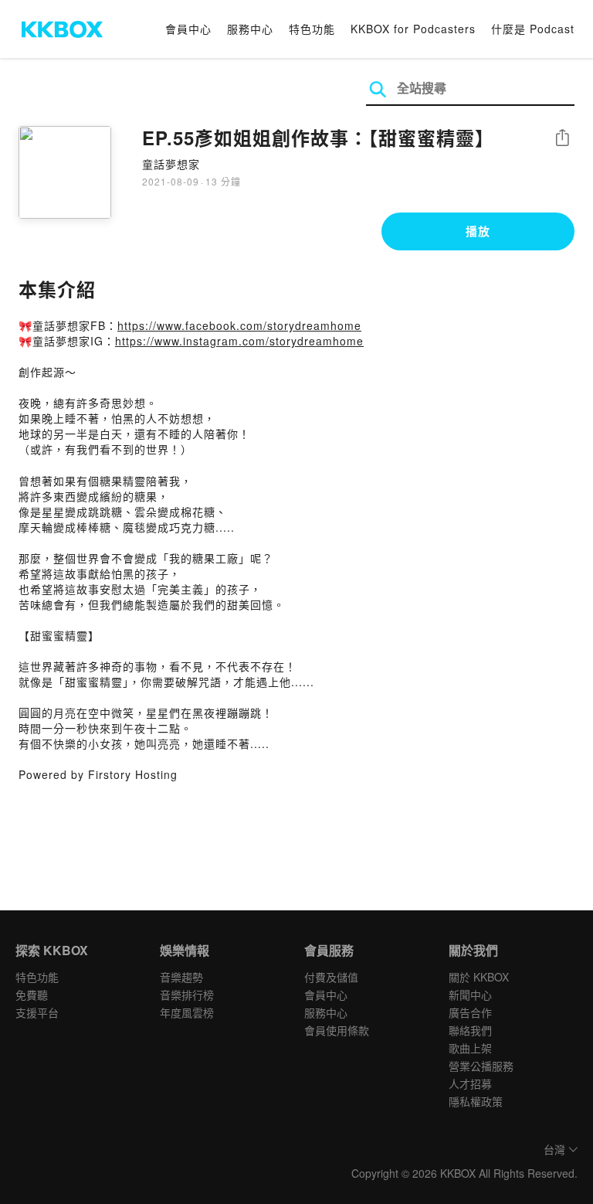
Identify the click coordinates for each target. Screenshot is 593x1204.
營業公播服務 (481, 1065)
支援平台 (37, 1012)
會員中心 (188, 28)
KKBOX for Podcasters (413, 28)
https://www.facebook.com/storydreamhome (239, 325)
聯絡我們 (470, 1030)
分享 (562, 138)
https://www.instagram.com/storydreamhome (239, 341)
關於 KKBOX (479, 977)
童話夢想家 (171, 164)
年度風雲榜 (187, 1012)
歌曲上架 (470, 1048)
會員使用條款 (336, 1030)
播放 (478, 231)
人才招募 (470, 1083)
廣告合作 (470, 1012)
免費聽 (31, 994)
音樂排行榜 (187, 994)
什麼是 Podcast (532, 28)
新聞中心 (470, 994)
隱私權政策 (476, 1101)
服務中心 (250, 28)
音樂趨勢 (181, 977)
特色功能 (312, 28)
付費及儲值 (331, 977)
